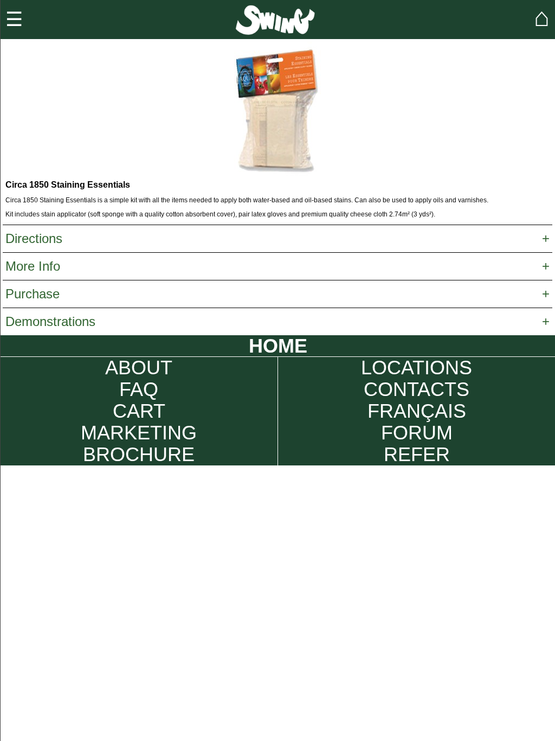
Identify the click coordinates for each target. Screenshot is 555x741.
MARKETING (139, 433)
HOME (278, 345)
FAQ (138, 389)
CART (139, 411)
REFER (417, 454)
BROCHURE (139, 454)
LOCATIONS (416, 368)
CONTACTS (416, 389)
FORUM (417, 433)
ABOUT (138, 368)
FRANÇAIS (416, 411)
